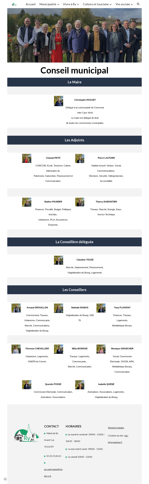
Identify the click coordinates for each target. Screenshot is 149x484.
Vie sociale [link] (123, 4)
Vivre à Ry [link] (69, 4)
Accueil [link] (31, 4)
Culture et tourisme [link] (96, 4)
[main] (74, 70)
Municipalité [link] (47, 4)
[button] (138, 4)
